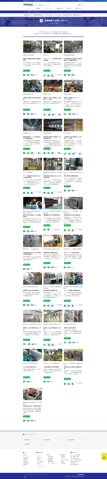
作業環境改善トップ (28, 15)
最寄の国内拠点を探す (74, 464)
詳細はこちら (26, 70)
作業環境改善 (27, 439)
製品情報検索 (25, 462)
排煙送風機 (50, 458)
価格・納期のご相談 (74, 456)
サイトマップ (44, 474)
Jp (79, 4)
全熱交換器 (63, 463)
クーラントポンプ (40, 466)
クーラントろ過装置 (65, 460)
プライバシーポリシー (28, 474)
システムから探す (57, 15)
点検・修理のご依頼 (74, 458)
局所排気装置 (47, 439)
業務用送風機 (50, 461)
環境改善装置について (77, 15)
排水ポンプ (39, 463)
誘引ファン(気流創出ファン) (53, 463)
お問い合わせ (81, 0)
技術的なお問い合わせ (74, 461)
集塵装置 (62, 461)
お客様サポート (26, 461)
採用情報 (25, 458)
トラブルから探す (48, 15)
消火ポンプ (39, 460)
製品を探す (40, 452)
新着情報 (25, 464)
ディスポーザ (63, 458)
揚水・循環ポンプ (40, 461)
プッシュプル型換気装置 (69, 439)
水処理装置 (63, 456)
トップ (26, 452)
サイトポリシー (37, 474)
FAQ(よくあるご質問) (74, 454)
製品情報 (25, 454)
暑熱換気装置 (27, 444)
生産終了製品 (73, 462)
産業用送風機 (50, 460)
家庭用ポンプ (40, 458)
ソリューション (26, 456)
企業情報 (25, 459)
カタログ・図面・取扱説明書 (76, 459)
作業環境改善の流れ (38, 15)
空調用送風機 (50, 456)
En (82, 4)
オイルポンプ (40, 464)
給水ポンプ (39, 456)
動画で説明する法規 (67, 15)
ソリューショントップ (30, 434)
